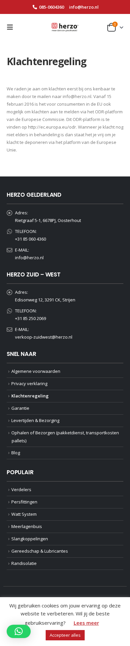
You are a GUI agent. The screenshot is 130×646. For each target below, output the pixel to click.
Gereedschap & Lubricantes (39, 551)
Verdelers (21, 489)
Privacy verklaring (29, 383)
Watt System (24, 514)
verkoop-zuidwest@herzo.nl (43, 337)
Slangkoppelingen (29, 539)
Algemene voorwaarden (35, 371)
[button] (12, 27)
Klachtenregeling (30, 396)
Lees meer (86, 622)
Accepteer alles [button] (65, 635)
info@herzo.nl (84, 7)
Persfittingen (24, 502)
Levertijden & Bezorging (35, 420)
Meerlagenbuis (26, 526)
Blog (15, 453)
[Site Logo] (65, 27)
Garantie (20, 408)
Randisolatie (24, 563)
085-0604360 (51, 7)
